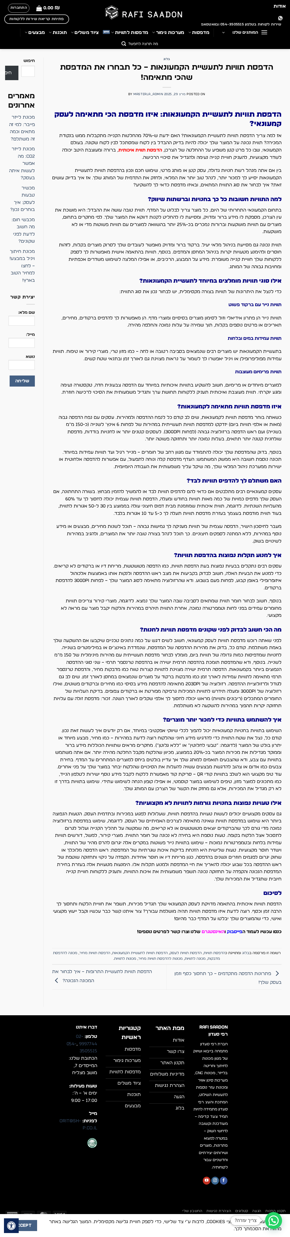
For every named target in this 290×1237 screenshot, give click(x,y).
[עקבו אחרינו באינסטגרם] (215, 1181)
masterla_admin (148, 94)
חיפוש (29, 61)
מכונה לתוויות (195, 959)
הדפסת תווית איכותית (140, 150)
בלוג (166, 59)
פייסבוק (234, 931)
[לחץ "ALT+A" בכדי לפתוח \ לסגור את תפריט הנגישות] (11, 1225)
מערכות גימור (170, 32)
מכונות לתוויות (125, 959)
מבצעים (36, 32)
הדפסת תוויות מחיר (94, 953)
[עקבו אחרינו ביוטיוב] (206, 1181)
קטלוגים (241, 1211)
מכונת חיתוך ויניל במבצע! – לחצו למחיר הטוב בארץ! (22, 266)
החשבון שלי (192, 1211)
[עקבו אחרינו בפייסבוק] (223, 1181)
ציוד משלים (86, 32)
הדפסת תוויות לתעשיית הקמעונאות (140, 953)
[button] (48, 8)
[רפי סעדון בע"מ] (145, 13)
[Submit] (124, 44)
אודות (280, 6)
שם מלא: (26, 312)
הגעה (256, 1211)
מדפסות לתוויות (131, 32)
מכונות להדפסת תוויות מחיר (160, 959)
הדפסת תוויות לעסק (186, 953)
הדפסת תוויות (214, 953)
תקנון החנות (275, 1211)
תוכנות (60, 32)
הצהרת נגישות (218, 1211)
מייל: (30, 334)
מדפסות (200, 32)
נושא (30, 357)
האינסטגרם (213, 931)
